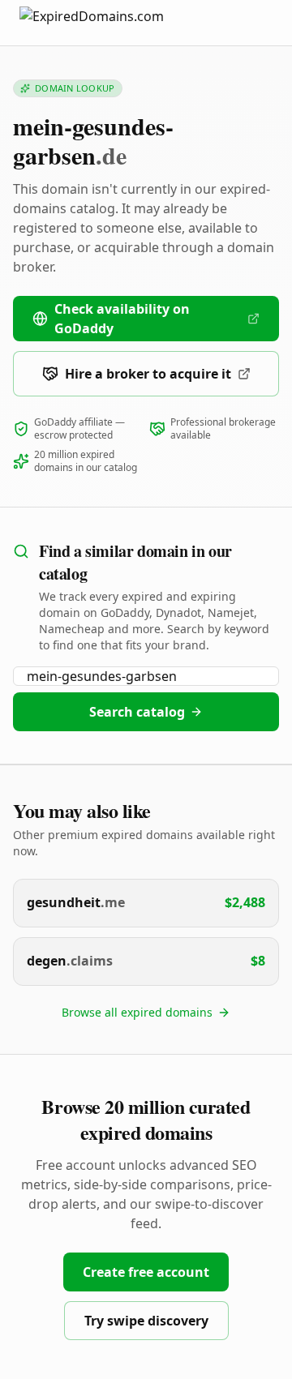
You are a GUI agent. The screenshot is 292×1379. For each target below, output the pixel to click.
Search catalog (137, 712)
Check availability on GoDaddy (122, 318)
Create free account (146, 1272)
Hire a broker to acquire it (148, 374)
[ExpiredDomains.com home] (108, 22)
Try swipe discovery (146, 1321)
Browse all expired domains (137, 1012)
